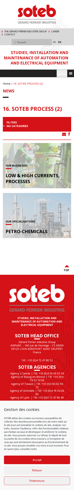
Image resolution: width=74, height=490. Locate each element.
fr (54, 42)
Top (66, 270)
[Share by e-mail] (64, 134)
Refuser (37, 470)
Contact (9, 34)
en (59, 42)
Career (55, 31)
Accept (37, 459)
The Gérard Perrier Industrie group (25, 31)
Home (6, 83)
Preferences (37, 480)
